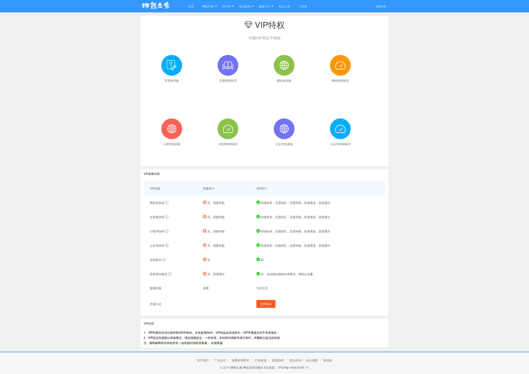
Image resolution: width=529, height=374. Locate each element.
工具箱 (302, 6)
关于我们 (203, 360)
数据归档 (278, 360)
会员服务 (244, 6)
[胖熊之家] (160, 8)
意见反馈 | (296, 360)
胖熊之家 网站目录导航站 (247, 367)
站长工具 (284, 6)
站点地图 (312, 360)
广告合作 (220, 360)
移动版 (327, 360)
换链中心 (264, 6)
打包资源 (260, 360)
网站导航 (208, 6)
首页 (191, 6)
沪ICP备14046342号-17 (293, 367)
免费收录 (380, 6)
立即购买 (266, 304)
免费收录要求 (240, 360)
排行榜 (226, 6)
